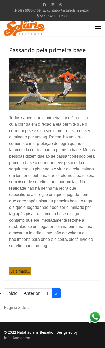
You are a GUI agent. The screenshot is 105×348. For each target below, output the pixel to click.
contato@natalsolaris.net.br (68, 10)
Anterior (32, 293)
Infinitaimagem (17, 337)
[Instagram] (52, 4)
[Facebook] (44, 4)
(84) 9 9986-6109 (28, 10)
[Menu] (98, 28)
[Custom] (60, 4)
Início (12, 293)
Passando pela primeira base (47, 50)
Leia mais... (20, 271)
